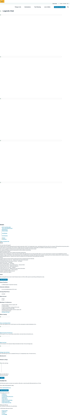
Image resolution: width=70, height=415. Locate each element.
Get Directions (5, 235)
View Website (4, 233)
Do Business (4, 395)
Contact (3, 413)
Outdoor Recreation (6, 401)
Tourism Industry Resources (7, 396)
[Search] (68, 7)
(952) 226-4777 (5, 229)
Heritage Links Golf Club (4, 352)
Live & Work (47, 7)
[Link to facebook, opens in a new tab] (4, 239)
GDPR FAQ (4, 411)
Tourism (61, 3)
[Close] (2, 1)
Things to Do (18, 7)
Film (67, 3)
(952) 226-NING (5, 230)
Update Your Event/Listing (7, 400)
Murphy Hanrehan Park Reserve (6, 332)
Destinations (28, 7)
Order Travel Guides (4, 390)
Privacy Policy (5, 410)
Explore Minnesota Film (6, 402)
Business (64, 3)
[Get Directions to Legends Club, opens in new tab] (4, 241)
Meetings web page (6, 312)
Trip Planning (37, 7)
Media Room (4, 397)
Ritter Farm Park (3, 342)
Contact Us (4, 394)
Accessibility (4, 414)
